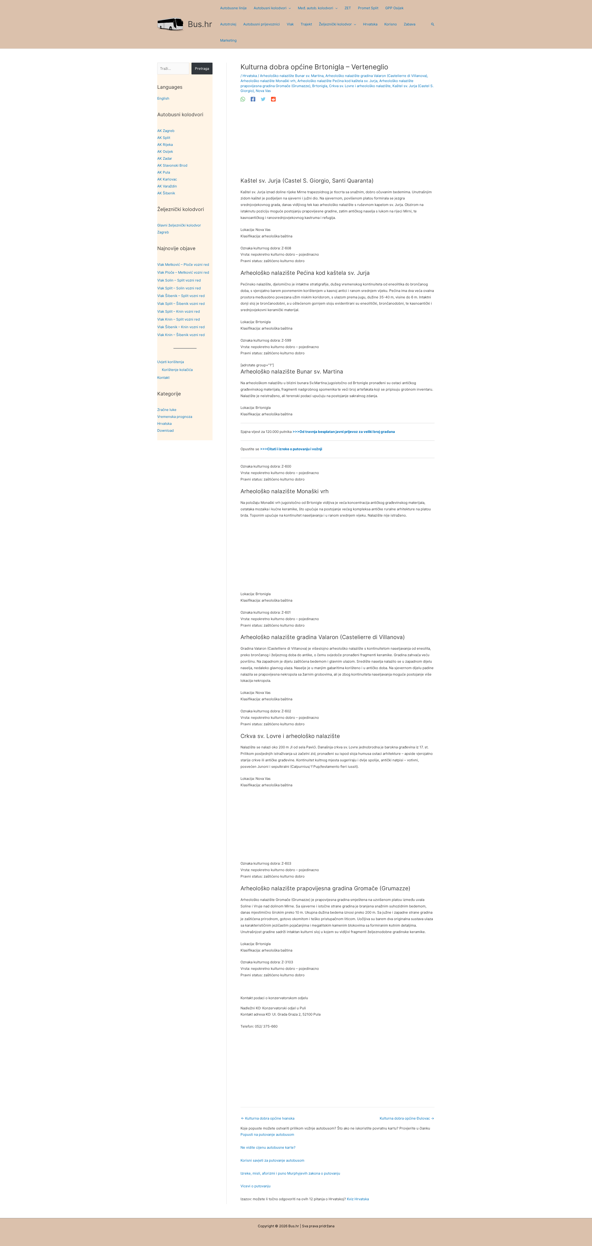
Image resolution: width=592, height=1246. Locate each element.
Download (165, 430)
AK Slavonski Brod (172, 165)
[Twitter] (263, 99)
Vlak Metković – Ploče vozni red (183, 264)
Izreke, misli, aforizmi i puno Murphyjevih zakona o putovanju (290, 1173)
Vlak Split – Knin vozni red (178, 311)
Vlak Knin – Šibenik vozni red (181, 335)
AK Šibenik (166, 193)
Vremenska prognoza (174, 416)
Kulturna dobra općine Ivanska (267, 1118)
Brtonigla (319, 86)
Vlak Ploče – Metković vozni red (183, 272)
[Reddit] (273, 99)
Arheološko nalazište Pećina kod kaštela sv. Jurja (337, 81)
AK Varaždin (167, 186)
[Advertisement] (337, 143)
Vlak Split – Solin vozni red (179, 288)
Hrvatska (164, 423)
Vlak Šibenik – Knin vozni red (181, 327)
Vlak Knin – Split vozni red (178, 319)
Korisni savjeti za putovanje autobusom (272, 1160)
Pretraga (202, 68)
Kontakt (163, 377)
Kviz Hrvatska (358, 1199)
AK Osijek (165, 151)
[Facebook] (253, 99)
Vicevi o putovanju (255, 1186)
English (163, 98)
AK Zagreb (165, 131)
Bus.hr (200, 24)
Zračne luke (166, 409)
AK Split (163, 137)
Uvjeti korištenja (170, 362)
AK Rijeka (165, 144)
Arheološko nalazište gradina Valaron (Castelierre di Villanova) (376, 75)
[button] (289, 8)
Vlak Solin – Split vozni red (179, 280)
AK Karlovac (167, 179)
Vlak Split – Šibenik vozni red (181, 303)
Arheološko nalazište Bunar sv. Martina (292, 75)
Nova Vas (263, 91)
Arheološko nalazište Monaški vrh (268, 81)
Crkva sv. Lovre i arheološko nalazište (360, 86)
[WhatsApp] (242, 99)
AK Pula (163, 172)
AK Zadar (164, 158)
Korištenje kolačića (177, 369)
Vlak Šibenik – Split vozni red (181, 296)
